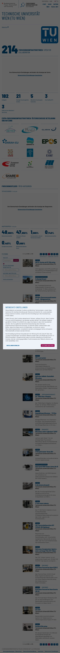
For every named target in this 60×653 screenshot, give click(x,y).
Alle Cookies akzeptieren (48, 345)
